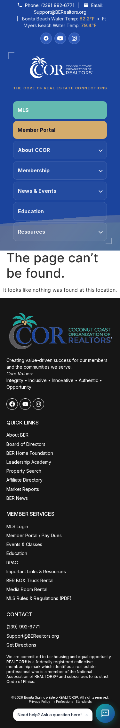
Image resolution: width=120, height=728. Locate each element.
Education (31, 211)
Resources (31, 232)
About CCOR (34, 150)
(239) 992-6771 (57, 5)
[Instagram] (74, 38)
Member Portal (36, 130)
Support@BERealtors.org (60, 12)
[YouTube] (60, 38)
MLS (23, 110)
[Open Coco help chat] (105, 713)
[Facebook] (46, 38)
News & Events (37, 191)
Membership (34, 170)
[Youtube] (25, 404)
